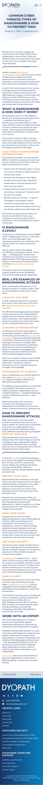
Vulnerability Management (14, 745)
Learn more (7, 656)
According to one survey (19, 584)
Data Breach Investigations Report (15, 73)
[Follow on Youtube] (21, 696)
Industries (6, 716)
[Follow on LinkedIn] (4, 696)
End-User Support (10, 766)
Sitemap (30, 778)
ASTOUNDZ (7, 778)
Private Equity (8, 770)
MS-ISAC (16, 458)
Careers (5, 726)
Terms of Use (25, 780)
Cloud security (8, 558)
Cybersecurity (30, 31)
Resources (6, 719)
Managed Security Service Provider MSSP (20, 738)
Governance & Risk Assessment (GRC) (18, 735)
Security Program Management (16, 741)
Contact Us (7, 722)
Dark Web (6, 748)
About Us (6, 713)
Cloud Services (8, 763)
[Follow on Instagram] (17, 696)
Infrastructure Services (12, 760)
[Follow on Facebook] (13, 696)
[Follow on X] (8, 696)
